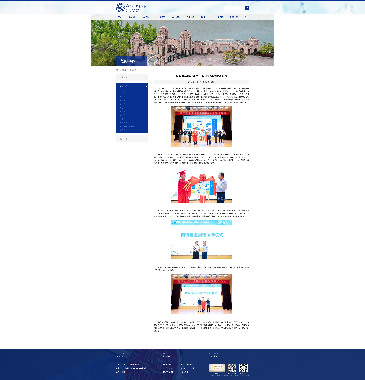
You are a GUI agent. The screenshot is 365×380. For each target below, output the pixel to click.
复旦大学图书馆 (168, 372)
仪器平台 (205, 17)
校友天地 (190, 17)
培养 (123, 97)
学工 (123, 104)
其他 (123, 130)
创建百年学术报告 (128, 126)
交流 (123, 112)
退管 (123, 119)
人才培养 (176, 17)
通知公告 (123, 139)
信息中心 (124, 70)
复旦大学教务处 (168, 368)
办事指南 (219, 17)
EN (246, 17)
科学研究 (161, 17)
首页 (120, 17)
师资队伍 (147, 17)
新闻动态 (133, 70)
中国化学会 (184, 372)
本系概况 (132, 17)
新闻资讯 (125, 123)
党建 (123, 100)
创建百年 (234, 17)
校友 (123, 108)
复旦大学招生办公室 (187, 368)
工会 (123, 115)
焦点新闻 (123, 77)
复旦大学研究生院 (187, 364)
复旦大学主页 (167, 364)
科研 (123, 93)
